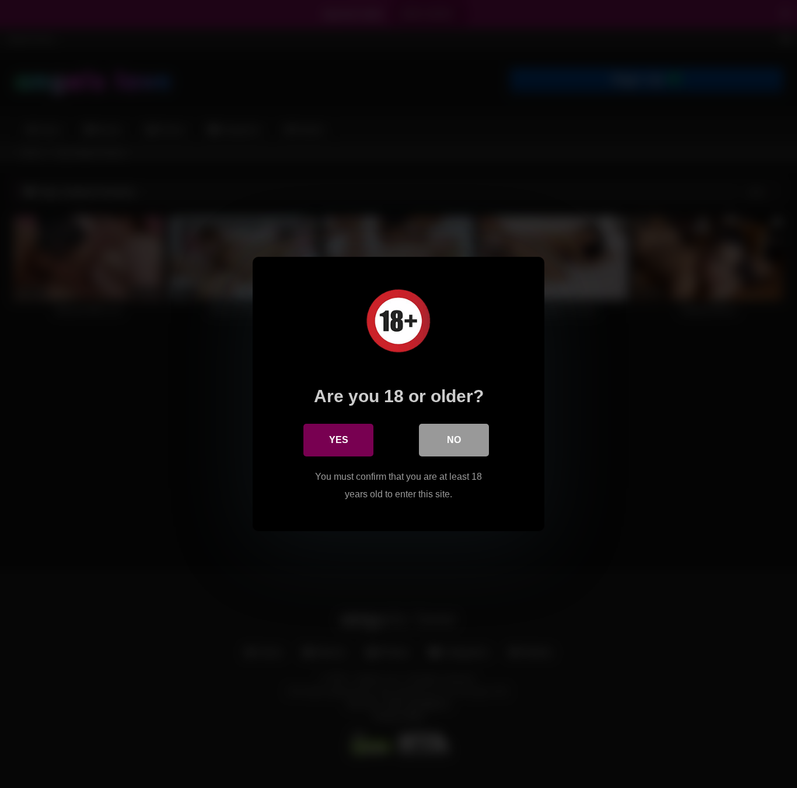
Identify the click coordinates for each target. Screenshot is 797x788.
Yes (338, 440)
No (454, 440)
